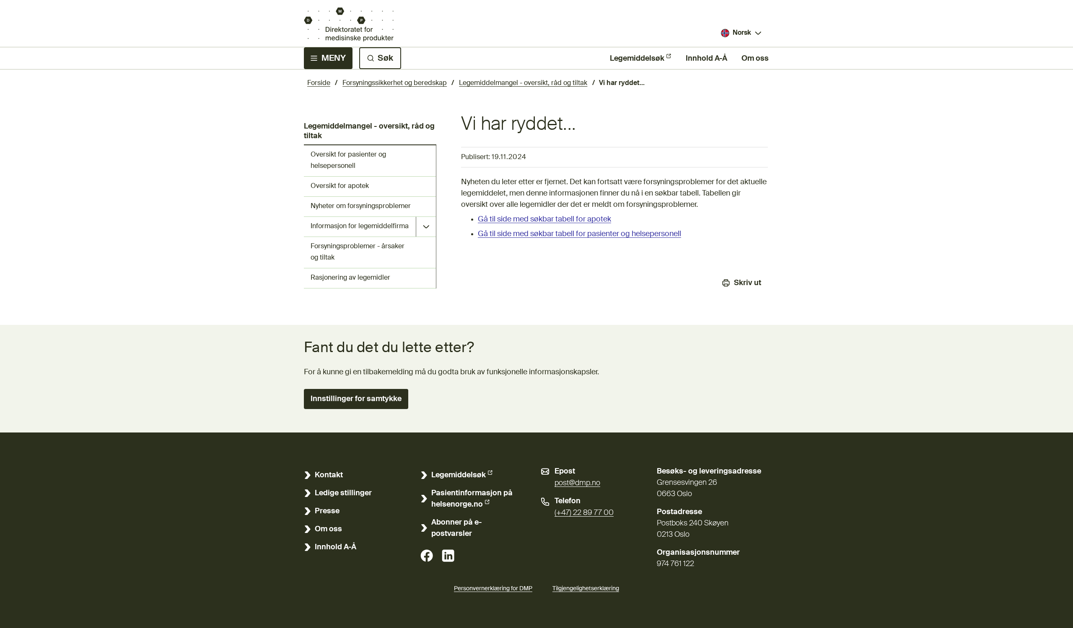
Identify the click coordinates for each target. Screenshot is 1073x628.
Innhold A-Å (706, 58)
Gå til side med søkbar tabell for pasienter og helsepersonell (579, 234)
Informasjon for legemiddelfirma (360, 226)
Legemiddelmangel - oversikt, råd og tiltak (523, 83)
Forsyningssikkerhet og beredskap (394, 83)
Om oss (755, 58)
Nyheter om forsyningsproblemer (361, 206)
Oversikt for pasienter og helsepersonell (348, 161)
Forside (318, 83)
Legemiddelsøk (637, 58)
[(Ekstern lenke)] (426, 555)
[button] (356, 399)
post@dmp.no (577, 483)
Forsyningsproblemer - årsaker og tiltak (357, 252)
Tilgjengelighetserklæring (585, 589)
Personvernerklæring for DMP (493, 589)
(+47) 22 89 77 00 (584, 513)
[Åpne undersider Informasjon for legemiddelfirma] (426, 227)
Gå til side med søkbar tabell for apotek (544, 219)
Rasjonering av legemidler (350, 278)
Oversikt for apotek (340, 186)
